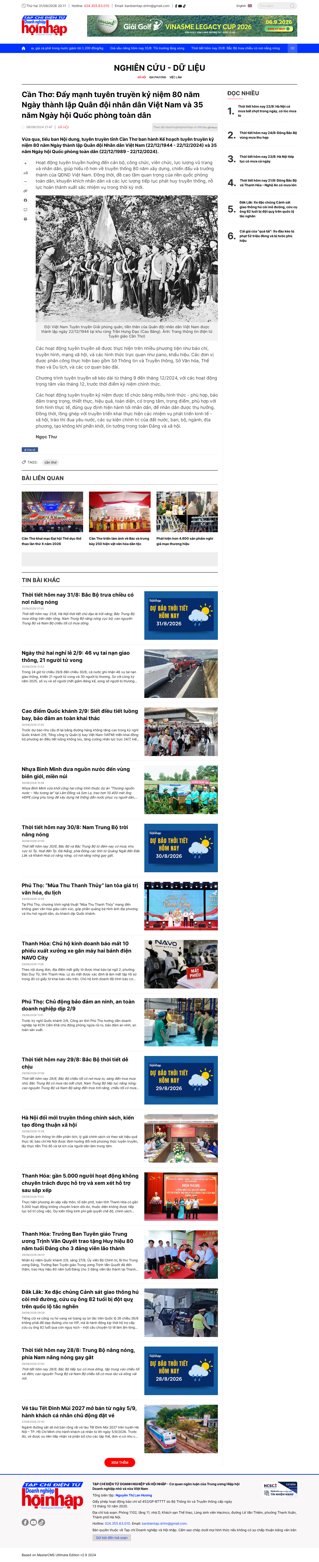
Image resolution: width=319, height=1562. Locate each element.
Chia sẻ (30, 449)
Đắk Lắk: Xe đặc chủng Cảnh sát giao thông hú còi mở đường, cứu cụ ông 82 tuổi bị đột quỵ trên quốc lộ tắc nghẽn (80, 1299)
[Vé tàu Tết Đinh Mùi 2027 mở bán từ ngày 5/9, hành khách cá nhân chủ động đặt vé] (181, 1429)
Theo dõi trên (178, 127)
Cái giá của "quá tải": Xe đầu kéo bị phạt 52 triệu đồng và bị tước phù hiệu (267, 235)
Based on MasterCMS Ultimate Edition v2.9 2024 (59, 1555)
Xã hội (142, 77)
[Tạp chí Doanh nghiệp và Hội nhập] (176, 6)
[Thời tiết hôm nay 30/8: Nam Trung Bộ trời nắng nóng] (181, 848)
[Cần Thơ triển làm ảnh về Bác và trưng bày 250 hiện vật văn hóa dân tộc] (119, 512)
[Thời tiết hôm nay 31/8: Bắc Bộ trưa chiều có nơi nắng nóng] (181, 615)
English (241, 5)
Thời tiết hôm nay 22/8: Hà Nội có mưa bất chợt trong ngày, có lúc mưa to (267, 110)
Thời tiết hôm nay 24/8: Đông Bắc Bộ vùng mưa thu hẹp (268, 135)
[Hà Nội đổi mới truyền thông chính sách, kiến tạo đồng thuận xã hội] (181, 1138)
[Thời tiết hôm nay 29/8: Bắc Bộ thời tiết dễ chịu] (181, 1080)
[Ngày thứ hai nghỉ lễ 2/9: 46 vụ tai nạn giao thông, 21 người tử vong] (181, 673)
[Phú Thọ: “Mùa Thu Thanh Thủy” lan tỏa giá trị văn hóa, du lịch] (181, 906)
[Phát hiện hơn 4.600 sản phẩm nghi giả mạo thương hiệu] (187, 512)
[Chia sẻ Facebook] (25, 200)
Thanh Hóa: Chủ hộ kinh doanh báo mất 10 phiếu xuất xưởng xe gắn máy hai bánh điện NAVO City (76, 950)
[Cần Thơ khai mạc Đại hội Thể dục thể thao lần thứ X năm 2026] (52, 512)
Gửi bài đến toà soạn (112, 1538)
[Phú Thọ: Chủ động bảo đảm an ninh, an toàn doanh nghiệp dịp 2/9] (181, 1022)
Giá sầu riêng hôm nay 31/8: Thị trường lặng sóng (89, 48)
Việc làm (176, 77)
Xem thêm (119, 1462)
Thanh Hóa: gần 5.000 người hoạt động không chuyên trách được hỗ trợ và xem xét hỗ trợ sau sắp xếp (80, 1183)
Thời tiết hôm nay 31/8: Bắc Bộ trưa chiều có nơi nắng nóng (177, 48)
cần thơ (51, 462)
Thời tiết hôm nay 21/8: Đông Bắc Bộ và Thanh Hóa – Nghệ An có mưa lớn (268, 182)
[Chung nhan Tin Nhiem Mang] (279, 1490)
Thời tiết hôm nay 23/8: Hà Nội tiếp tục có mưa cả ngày (267, 159)
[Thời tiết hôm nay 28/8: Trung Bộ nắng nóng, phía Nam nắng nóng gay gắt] (181, 1371)
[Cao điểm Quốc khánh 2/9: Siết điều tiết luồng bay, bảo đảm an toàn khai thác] (181, 731)
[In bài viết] (25, 219)
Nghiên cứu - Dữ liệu (159, 68)
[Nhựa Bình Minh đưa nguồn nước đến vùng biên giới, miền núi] (181, 790)
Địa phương (157, 77)
